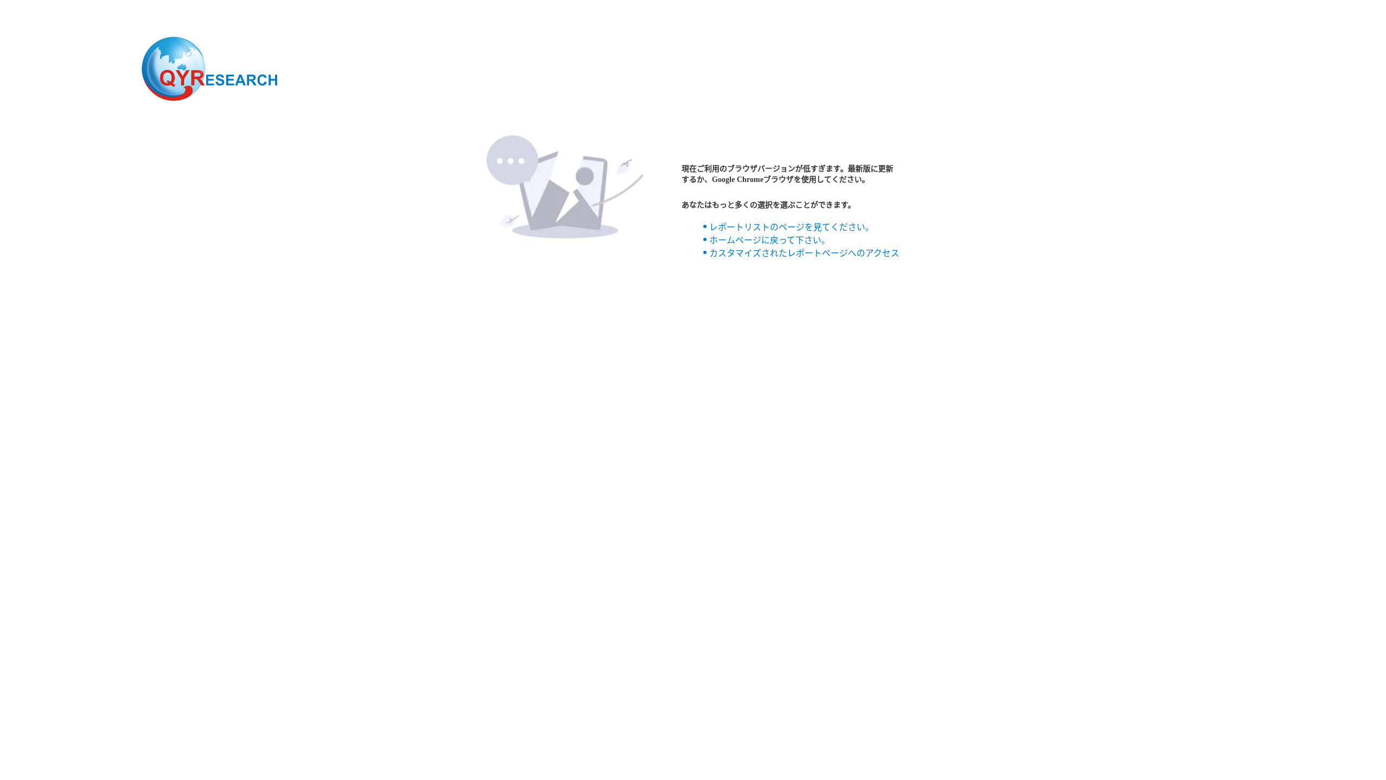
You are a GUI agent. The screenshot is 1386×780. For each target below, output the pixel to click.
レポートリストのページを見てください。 (791, 227)
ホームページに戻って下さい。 (769, 240)
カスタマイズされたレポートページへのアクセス (804, 253)
